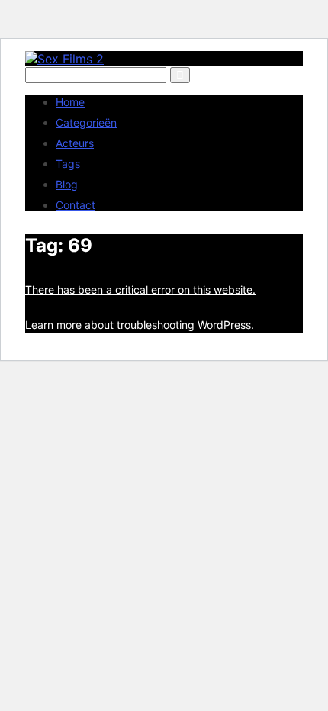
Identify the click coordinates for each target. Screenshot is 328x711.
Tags (68, 163)
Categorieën (86, 122)
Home (70, 101)
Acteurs (75, 143)
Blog (67, 184)
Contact (75, 204)
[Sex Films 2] (64, 58)
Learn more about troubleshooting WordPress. (139, 324)
